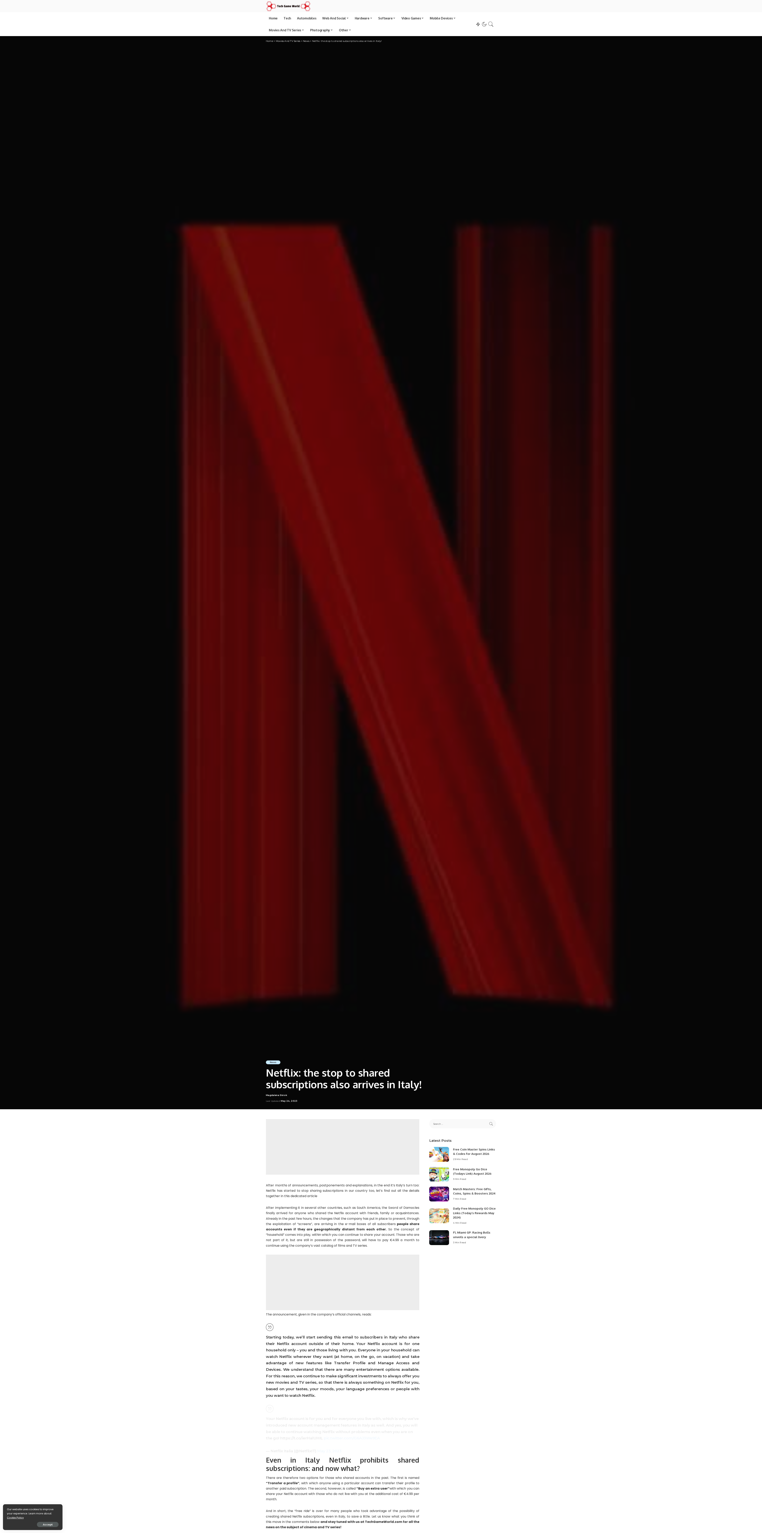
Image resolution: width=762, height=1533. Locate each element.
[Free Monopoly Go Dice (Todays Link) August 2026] (439, 1174)
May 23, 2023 (329, 1451)
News (273, 1062)
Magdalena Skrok (276, 1095)
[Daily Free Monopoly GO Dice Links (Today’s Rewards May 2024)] (439, 1215)
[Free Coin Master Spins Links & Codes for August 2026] (439, 1154)
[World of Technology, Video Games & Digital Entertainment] (288, 6)
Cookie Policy (15, 1517)
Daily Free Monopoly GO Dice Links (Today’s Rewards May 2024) (474, 1213)
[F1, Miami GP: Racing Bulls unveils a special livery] (439, 1237)
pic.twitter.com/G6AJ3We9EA (352, 1438)
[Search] (491, 24)
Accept (48, 1524)
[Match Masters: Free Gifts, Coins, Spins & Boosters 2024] (439, 1194)
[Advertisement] (342, 1147)
